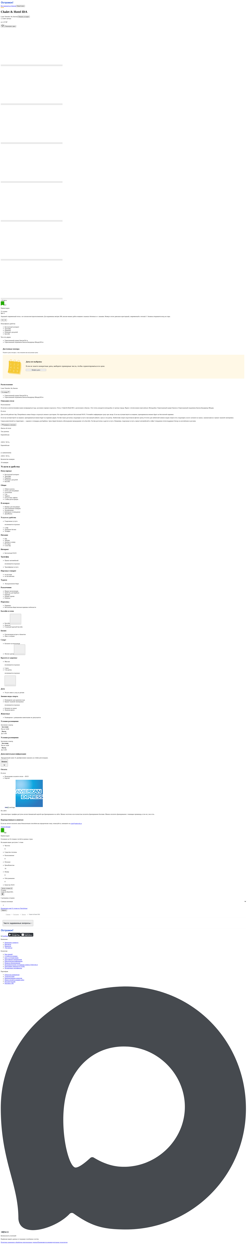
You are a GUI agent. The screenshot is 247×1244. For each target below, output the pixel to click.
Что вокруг (5, 392)
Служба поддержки (11, 956)
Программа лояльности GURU (15, 966)
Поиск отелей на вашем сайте (14, 980)
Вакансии (8, 946)
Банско (24, 914)
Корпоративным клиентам (13, 978)
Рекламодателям (10, 981)
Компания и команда (11, 942)
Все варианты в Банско (8, 6)
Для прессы (8, 948)
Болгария (16, 914)
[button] (123, 46)
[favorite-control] (2, 26)
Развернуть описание (9, 425)
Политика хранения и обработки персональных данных (19, 1242)
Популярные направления (13, 959)
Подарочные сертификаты (13, 968)
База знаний (9, 954)
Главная (8, 914)
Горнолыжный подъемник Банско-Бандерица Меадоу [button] (22, 397)
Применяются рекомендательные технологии (53, 1242)
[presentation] (123, 900)
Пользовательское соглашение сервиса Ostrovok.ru (21, 965)
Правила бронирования (12, 963)
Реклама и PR (9, 983)
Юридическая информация (13, 961)
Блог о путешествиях (12, 958)
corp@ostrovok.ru (76, 823)
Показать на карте (23, 16)
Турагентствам (9, 976)
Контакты (8, 944)
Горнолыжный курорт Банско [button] (14, 395)
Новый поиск (20, 6)
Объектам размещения (12, 975)
